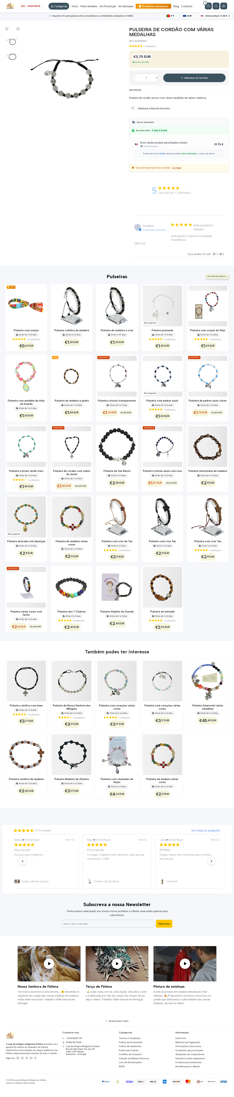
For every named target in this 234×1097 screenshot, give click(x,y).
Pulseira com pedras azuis (162, 400)
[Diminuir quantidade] (135, 78)
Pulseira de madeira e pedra (72, 400)
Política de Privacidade (130, 1042)
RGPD (122, 1066)
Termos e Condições (129, 1038)
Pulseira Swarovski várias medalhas (207, 707)
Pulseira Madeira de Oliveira (71, 779)
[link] (44, 881)
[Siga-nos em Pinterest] (35, 1058)
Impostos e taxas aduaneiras (190, 1058)
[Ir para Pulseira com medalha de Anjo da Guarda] (26, 375)
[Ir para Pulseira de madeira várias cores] (72, 516)
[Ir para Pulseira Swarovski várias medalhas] (208, 680)
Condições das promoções (189, 1050)
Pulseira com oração (26, 330)
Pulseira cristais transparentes (117, 400)
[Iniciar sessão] (223, 6)
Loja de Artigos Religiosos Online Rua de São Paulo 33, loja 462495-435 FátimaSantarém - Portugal (83, 1050)
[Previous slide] (8, 29)
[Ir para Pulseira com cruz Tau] (162, 516)
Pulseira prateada (162, 330)
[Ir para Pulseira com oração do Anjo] (208, 305)
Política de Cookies (129, 1050)
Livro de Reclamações (130, 1062)
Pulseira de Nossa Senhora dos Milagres (72, 707)
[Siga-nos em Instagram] (17, 1058)
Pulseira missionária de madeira (207, 471)
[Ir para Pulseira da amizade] (162, 586)
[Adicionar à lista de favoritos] (43, 305)
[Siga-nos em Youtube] (31, 1058)
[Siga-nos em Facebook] (22, 1058)
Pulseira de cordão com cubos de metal (71, 472)
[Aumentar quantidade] (157, 78)
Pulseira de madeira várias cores (72, 543)
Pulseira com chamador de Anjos (117, 781)
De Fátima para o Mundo (187, 1066)
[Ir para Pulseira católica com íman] (26, 680)
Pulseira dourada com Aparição (26, 541)
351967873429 (74, 1042)
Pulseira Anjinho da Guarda (117, 611)
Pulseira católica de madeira (71, 330)
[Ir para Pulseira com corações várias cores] (117, 680)
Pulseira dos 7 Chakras (72, 611)
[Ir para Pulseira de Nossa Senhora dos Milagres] (72, 680)
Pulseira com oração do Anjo (207, 330)
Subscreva (164, 923)
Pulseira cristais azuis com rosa (162, 471)
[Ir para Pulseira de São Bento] (117, 446)
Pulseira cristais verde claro (26, 471)
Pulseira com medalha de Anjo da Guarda (26, 402)
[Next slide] (16, 29)
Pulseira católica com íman (26, 705)
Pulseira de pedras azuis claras (208, 400)
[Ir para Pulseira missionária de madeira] (208, 446)
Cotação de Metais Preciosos (134, 1058)
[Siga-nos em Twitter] (26, 1058)
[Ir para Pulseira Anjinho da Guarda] (117, 586)
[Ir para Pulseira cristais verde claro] (26, 446)
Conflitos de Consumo (130, 1054)
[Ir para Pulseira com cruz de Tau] (117, 516)
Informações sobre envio (188, 1046)
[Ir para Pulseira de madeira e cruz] (117, 305)
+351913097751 (74, 1038)
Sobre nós (180, 1038)
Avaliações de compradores (189, 1054)
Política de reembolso (130, 1046)
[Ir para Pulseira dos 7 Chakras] (72, 586)
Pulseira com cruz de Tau (117, 541)
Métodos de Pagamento (187, 1042)
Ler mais (176, 167)
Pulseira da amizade (162, 611)
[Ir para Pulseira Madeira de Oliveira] (72, 754)
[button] (58, 6)
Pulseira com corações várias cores (117, 707)
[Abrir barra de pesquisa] (216, 6)
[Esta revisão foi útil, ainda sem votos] (214, 254)
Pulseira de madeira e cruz (117, 330)
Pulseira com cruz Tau (162, 541)
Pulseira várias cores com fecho (26, 613)
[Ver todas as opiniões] (117, 830)
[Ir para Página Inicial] (10, 6)
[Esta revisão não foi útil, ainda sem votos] (220, 254)
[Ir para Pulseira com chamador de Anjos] (117, 754)
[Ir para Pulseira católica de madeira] (72, 305)
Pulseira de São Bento (117, 471)
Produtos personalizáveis (188, 1062)
